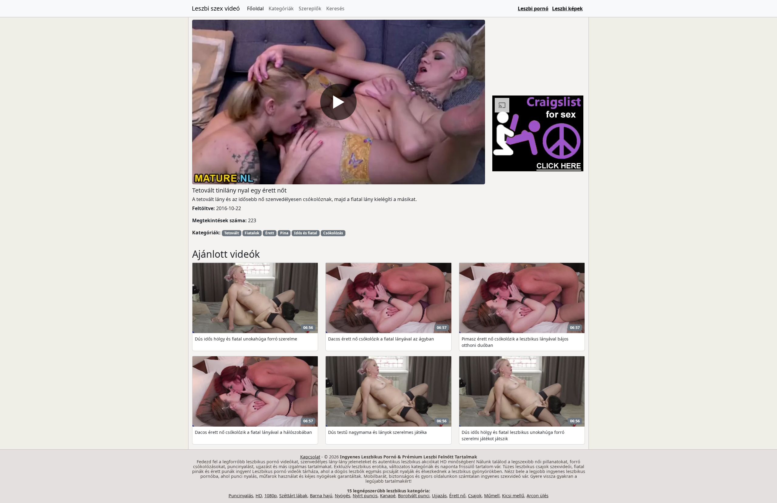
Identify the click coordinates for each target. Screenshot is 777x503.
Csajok (475, 495)
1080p (270, 495)
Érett (269, 233)
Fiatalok (252, 233)
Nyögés (342, 495)
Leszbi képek (567, 8)
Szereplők (310, 8)
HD (259, 495)
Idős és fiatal (305, 233)
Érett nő (457, 495)
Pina (284, 233)
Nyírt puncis (365, 495)
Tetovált (231, 233)
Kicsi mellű (513, 495)
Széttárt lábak (293, 495)
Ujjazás (439, 495)
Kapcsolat (310, 457)
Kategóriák (281, 8)
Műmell (492, 495)
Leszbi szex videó (216, 8)
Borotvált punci (413, 495)
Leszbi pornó (533, 8)
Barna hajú (321, 495)
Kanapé (387, 495)
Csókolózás (333, 233)
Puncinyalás (241, 495)
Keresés (335, 8)
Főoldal (255, 8)
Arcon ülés (537, 495)
